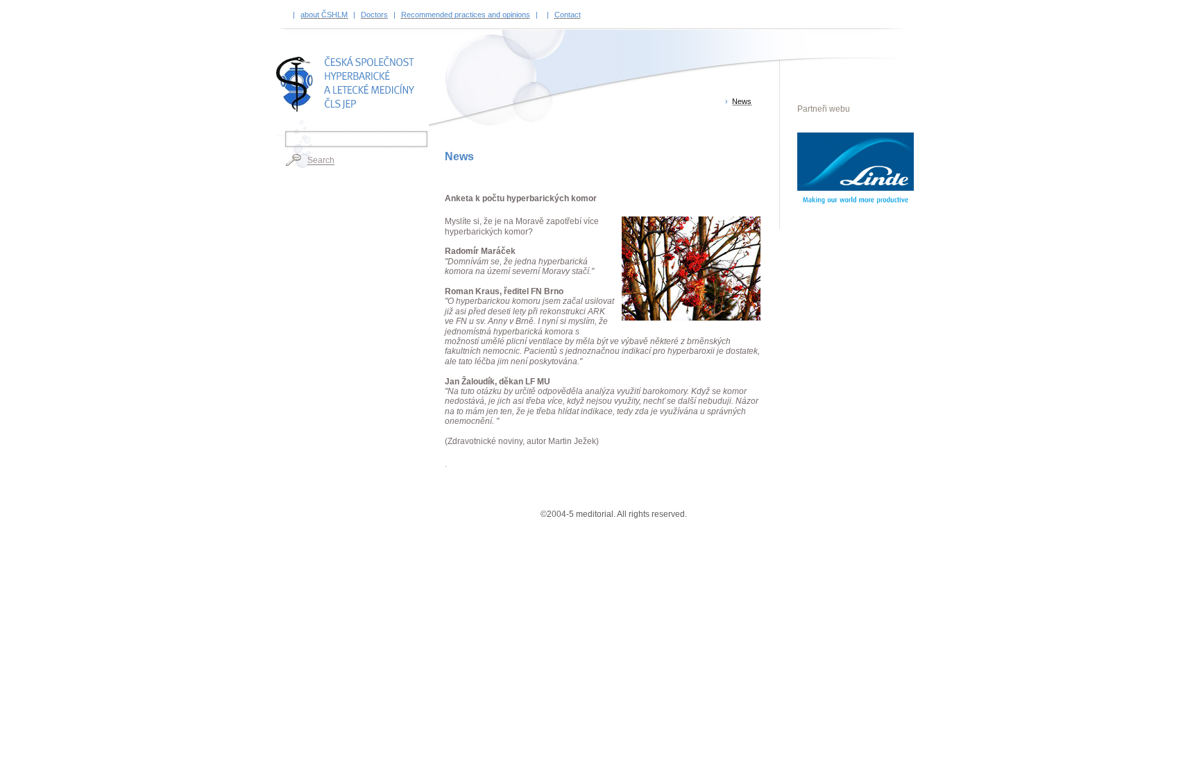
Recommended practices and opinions (465, 14)
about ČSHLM (324, 14)
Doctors (374, 14)
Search (320, 160)
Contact (567, 14)
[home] (347, 84)
